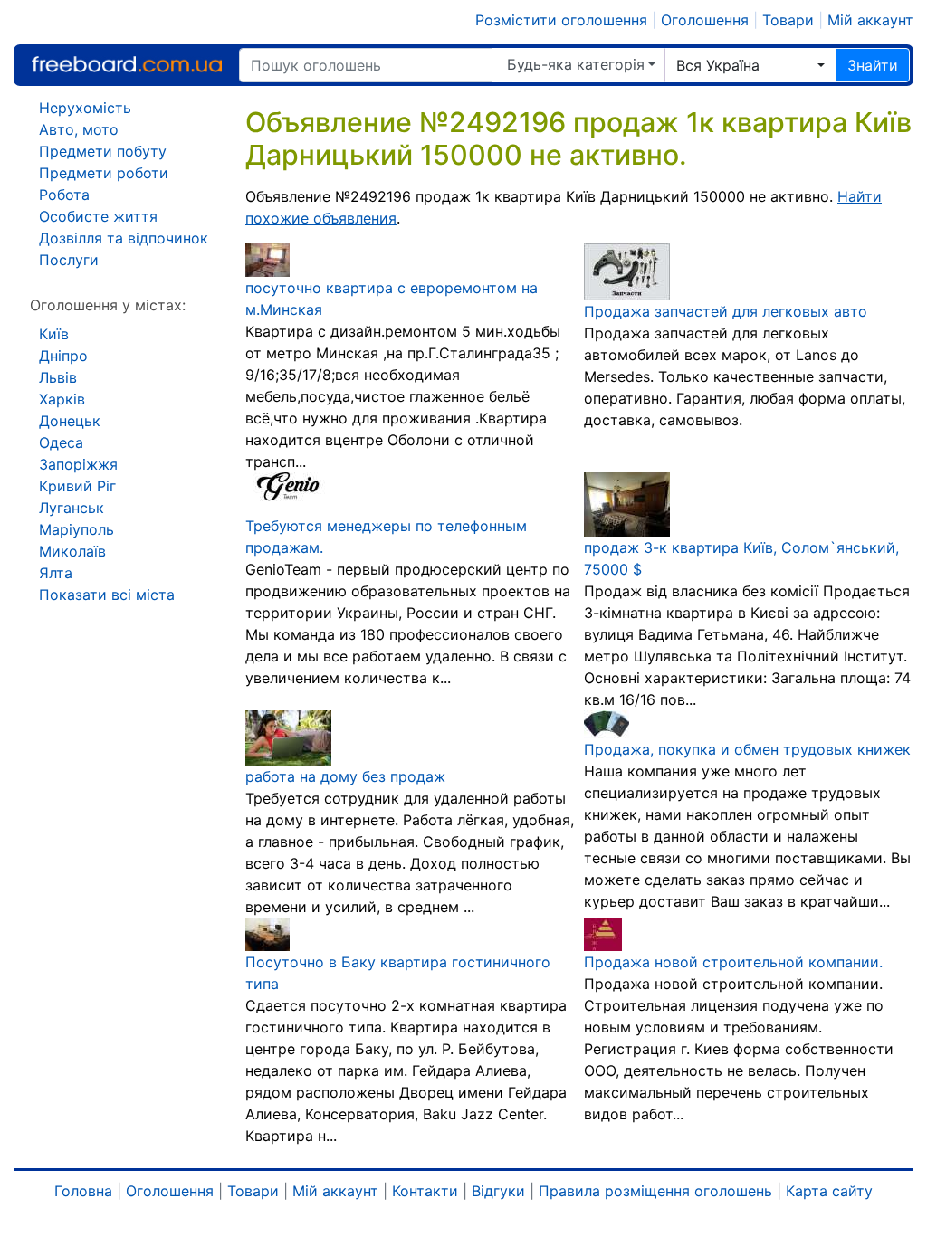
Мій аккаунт (870, 20)
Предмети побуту (103, 151)
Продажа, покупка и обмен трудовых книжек (747, 749)
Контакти (425, 1191)
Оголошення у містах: (108, 305)
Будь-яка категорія (576, 64)
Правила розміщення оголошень (655, 1191)
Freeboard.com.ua (126, 65)
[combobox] (750, 65)
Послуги (69, 260)
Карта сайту (829, 1191)
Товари (788, 20)
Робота (64, 195)
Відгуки (498, 1191)
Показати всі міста (107, 594)
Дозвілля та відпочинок (123, 238)
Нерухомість (85, 108)
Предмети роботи (103, 173)
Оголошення (705, 20)
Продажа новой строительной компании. (733, 962)
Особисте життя (98, 216)
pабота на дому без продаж (345, 776)
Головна (83, 1191)
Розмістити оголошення (561, 20)
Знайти (872, 65)
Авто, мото (79, 129)
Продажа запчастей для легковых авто (725, 311)
